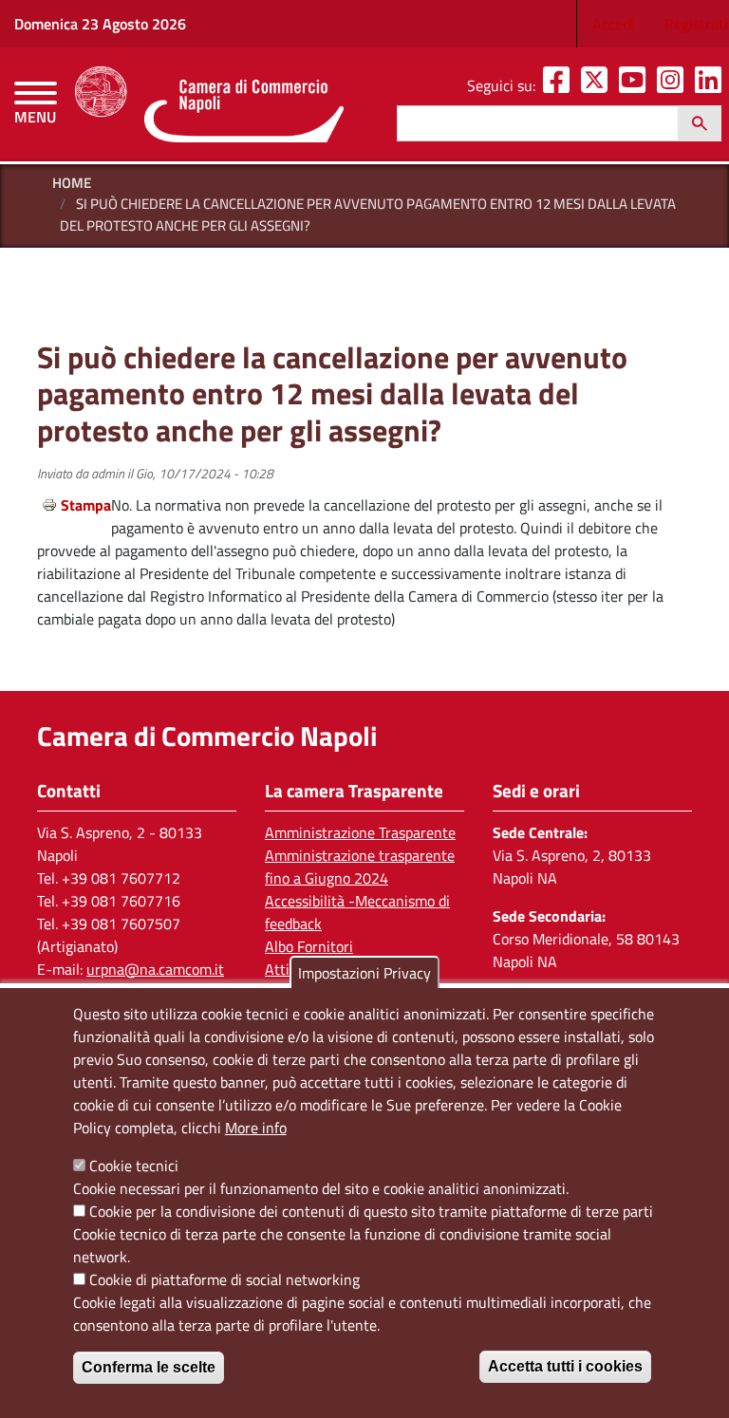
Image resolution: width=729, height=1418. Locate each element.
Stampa (86, 505)
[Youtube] (636, 85)
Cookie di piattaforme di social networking (224, 1279)
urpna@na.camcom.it (155, 969)
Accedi (613, 23)
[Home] (209, 104)
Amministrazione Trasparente (360, 832)
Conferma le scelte (148, 1367)
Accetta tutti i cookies (565, 1366)
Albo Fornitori (309, 946)
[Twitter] (598, 85)
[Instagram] (674, 85)
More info (256, 1127)
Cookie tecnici (133, 1165)
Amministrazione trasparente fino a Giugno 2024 (360, 866)
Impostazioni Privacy (364, 972)
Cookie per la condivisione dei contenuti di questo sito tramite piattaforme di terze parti (371, 1211)
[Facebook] (560, 85)
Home (71, 183)
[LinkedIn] (712, 85)
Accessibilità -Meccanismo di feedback (357, 912)
